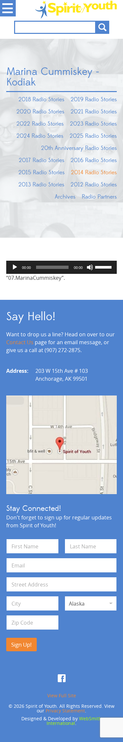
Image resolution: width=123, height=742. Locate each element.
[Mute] (90, 267)
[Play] (14, 267)
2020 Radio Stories (40, 111)
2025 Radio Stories (93, 136)
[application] (61, 267)
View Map (61, 444)
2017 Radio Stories (41, 160)
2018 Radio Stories (41, 99)
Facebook (62, 678)
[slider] (104, 267)
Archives (65, 197)
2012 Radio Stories (94, 184)
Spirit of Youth (61, 9)
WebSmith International (74, 720)
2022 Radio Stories (40, 124)
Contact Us (19, 342)
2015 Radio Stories (41, 172)
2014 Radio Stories (94, 172)
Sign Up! (21, 644)
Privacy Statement (65, 710)
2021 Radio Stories (94, 111)
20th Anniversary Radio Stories (79, 148)
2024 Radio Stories (39, 136)
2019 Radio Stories (94, 99)
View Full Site (61, 695)
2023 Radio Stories (93, 124)
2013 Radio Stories (41, 184)
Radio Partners (99, 197)
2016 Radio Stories (94, 160)
